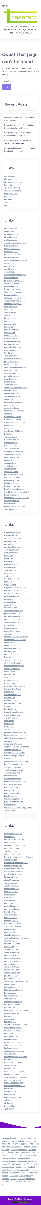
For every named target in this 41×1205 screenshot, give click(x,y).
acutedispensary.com (12, 750)
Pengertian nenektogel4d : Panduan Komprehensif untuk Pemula (19, 126)
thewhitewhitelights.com (14, 411)
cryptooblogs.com (11, 906)
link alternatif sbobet (17, 1173)
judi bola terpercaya (17, 1176)
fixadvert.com (9, 263)
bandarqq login (8, 1167)
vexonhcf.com (9, 272)
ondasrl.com (9, 1019)
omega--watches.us (12, 254)
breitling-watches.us (12, 257)
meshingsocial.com (12, 680)
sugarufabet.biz (10, 1065)
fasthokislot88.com (11, 970)
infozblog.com (10, 382)
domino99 (6, 1164)
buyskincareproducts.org (14, 489)
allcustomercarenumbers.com (16, 981)
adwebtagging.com (12, 773)
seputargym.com (11, 886)
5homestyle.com (11, 509)
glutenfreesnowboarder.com (15, 1025)
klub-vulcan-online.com (13, 990)
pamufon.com (9, 1007)
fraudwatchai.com (11, 900)
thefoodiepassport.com (13, 451)
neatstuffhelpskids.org (13, 347)
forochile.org (9, 353)
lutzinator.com (9, 1016)
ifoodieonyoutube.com (13, 866)
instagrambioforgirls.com (14, 666)
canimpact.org (10, 463)
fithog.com (8, 399)
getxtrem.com (9, 674)
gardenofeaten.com (12, 654)
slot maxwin (7, 1153)
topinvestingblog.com (13, 304)
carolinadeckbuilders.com (14, 301)
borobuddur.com (10, 918)
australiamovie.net (11, 234)
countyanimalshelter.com (14, 770)
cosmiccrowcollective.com (14, 593)
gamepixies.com (11, 964)
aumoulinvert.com (11, 448)
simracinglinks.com (12, 283)
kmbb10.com (9, 671)
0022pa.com (9, 321)
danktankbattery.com (12, 695)
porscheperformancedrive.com (16, 1010)
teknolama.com (10, 628)
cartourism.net (10, 469)
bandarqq (8, 185)
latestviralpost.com (11, 645)
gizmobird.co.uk (10, 237)
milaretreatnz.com (11, 330)
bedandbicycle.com (12, 955)
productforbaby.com (12, 631)
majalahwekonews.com (13, 535)
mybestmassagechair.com (14, 422)
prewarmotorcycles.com (13, 281)
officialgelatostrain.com (13, 1045)
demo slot (23, 1150)
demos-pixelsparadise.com (15, 275)
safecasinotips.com (12, 973)
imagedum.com (10, 1039)
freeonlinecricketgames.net (15, 367)
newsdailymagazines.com (14, 845)
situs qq (7, 197)
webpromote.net (10, 391)
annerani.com (9, 315)
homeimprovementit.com (14, 839)
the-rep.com (9, 310)
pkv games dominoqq (13, 182)
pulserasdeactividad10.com (15, 475)
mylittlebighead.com (12, 944)
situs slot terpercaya (14, 1147)
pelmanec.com (10, 541)
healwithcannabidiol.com (14, 1031)
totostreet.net (9, 895)
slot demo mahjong (12, 188)
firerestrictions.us (11, 373)
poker (30, 1138)
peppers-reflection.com (13, 802)
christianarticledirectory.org (15, 506)
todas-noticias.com (11, 567)
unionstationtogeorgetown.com (16, 938)
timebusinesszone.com (13, 799)
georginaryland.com (12, 405)
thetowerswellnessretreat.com (16, 1042)
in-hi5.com (8, 562)
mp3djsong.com (10, 240)
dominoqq (8, 199)
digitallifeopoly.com (12, 880)
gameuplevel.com (11, 909)
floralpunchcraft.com (12, 689)
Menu (5, 6)
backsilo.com (9, 727)
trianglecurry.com (11, 1036)
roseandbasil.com (11, 408)
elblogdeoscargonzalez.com (15, 388)
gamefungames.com (12, 924)
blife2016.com (10, 1022)
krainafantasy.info (11, 564)
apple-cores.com (11, 472)
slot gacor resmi (30, 1155)
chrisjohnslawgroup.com (14, 987)
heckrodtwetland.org (12, 417)
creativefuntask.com (12, 929)
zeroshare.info (10, 324)
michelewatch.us (11, 252)
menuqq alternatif (9, 1138)
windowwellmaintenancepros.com (18, 808)
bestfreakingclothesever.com (15, 735)
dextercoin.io (9, 503)
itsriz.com (8, 582)
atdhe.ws (8, 414)
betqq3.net (8, 434)
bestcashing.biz (10, 370)
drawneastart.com (11, 967)
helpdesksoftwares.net (13, 834)
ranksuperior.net (10, 776)
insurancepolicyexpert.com (15, 295)
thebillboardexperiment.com (15, 1057)
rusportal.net (9, 573)
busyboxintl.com (10, 608)
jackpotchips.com (11, 976)
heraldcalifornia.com (12, 958)
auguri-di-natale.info (12, 249)
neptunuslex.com (11, 246)
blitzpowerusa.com (11, 651)
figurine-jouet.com (11, 1074)
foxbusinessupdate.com (13, 706)
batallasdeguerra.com (13, 341)
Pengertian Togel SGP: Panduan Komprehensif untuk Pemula (17, 134)
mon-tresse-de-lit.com (13, 1062)
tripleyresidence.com (12, 996)
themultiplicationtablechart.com (16, 498)
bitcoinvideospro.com (13, 590)
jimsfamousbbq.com (12, 228)
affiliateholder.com (11, 811)
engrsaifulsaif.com (11, 932)
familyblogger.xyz (11, 984)
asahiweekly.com (11, 950)
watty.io (7, 576)
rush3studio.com (11, 553)
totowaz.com (9, 758)
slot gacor (32, 1150)
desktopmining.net (11, 480)
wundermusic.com (11, 921)
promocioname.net (11, 362)
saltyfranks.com (10, 312)
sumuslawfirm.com (11, 741)
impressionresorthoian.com (15, 732)
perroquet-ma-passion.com (15, 1080)
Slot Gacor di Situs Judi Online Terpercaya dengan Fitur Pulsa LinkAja (20, 29)
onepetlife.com (10, 1054)
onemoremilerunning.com (14, 660)
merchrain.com (10, 1091)
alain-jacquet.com (11, 596)
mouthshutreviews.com (13, 874)
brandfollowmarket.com (13, 764)
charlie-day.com (10, 700)
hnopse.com (9, 790)
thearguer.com (10, 683)
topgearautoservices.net (14, 1071)
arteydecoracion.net (12, 396)
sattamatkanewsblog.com (14, 753)
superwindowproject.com (14, 454)
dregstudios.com (11, 344)
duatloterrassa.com (12, 1005)
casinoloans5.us (11, 437)
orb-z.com (8, 634)
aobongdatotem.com (12, 854)
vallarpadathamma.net (13, 622)
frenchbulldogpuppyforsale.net (16, 492)
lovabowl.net (9, 837)
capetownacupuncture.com (15, 588)
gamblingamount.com (13, 784)
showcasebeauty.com (13, 292)
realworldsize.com (11, 625)
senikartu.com (10, 570)
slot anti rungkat (30, 1147)
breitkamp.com (10, 993)
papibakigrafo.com (11, 457)
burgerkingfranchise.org (13, 619)
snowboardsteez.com (13, 663)
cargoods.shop (10, 585)
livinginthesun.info (11, 579)
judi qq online (9, 176)
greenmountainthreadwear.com (16, 747)
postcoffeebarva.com (12, 614)
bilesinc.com (9, 327)
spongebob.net (10, 605)
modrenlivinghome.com (13, 1083)
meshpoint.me (10, 602)
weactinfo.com (10, 677)
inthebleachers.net (11, 483)
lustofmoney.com (11, 796)
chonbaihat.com (10, 385)
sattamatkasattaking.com (14, 1051)
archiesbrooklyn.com (12, 376)
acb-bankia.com (10, 718)
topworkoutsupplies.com (14, 871)
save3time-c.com (11, 269)
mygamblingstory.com (13, 533)
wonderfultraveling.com (13, 359)
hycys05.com (9, 657)
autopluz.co (9, 266)
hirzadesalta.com (11, 877)
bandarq (5, 1158)
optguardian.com (11, 892)
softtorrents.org (10, 999)
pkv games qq (14, 1141)
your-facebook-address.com (15, 1077)
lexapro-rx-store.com (12, 486)
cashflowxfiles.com (12, 669)
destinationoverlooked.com (15, 782)
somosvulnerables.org (13, 1002)
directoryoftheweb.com (13, 547)
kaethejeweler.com (11, 1048)
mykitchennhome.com (13, 446)
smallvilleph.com (11, 336)
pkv (5, 205)
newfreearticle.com (12, 648)
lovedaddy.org (10, 709)
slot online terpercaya (13, 191)
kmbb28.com (9, 1094)
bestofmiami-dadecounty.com (16, 863)
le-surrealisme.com (12, 289)
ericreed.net (9, 425)
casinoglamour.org (11, 501)
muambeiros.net (10, 379)
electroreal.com (10, 860)
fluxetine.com (9, 428)
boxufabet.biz (9, 1068)
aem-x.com (8, 903)
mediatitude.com (11, 278)
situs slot (5, 1150)
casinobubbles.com (12, 883)
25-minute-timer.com (12, 926)
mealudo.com (9, 698)
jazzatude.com (10, 318)
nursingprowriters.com (13, 744)
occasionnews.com (12, 793)
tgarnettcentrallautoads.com (15, 260)
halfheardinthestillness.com (15, 420)
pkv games (22, 1138)
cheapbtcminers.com (12, 935)
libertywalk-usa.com (12, 231)
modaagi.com (9, 333)
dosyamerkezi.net (11, 286)
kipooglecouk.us (11, 443)
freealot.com (9, 947)
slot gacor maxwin (16, 1155)
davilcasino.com (10, 897)
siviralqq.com (9, 729)
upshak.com (9, 724)
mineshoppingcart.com (13, 868)
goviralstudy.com (11, 466)
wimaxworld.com (11, 365)
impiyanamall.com (11, 889)
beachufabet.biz (10, 1060)
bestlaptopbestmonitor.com (15, 402)
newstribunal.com (11, 842)
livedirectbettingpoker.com (14, 703)
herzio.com (8, 559)
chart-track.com (10, 356)
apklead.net (9, 1109)
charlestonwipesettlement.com (16, 761)
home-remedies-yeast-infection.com (18, 857)
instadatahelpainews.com (14, 1086)
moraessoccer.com (11, 350)
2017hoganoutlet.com (13, 538)
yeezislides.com (10, 851)
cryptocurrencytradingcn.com (16, 756)
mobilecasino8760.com (13, 431)
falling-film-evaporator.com (15, 738)
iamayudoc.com (10, 941)
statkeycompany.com (12, 298)
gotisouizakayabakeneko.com (16, 599)
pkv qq (33, 1164)
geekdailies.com (11, 1088)
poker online (21, 1181)
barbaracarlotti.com (12, 477)
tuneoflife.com (10, 805)
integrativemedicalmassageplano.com (19, 712)
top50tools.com (10, 307)
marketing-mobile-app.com (15, 686)
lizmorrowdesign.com (13, 1028)
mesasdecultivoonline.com (15, 640)
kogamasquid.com (11, 495)
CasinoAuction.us (11, 440)
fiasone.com (9, 692)
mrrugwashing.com (12, 715)
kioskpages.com (10, 1034)
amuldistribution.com (12, 915)
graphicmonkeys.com (13, 961)
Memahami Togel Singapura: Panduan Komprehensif (19, 118)
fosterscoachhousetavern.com (16, 637)
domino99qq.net (10, 544)
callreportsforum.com (12, 1097)
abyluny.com (9, 1103)
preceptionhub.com (12, 848)
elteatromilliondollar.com (14, 616)
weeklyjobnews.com (12, 767)
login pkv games (11, 194)
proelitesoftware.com (12, 979)
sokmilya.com (9, 1100)
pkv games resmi (11, 179)
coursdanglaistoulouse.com (15, 243)
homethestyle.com (11, 912)
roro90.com (8, 556)
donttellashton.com (12, 550)
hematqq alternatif (17, 1179)
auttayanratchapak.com (13, 611)
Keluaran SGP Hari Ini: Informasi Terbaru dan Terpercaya (17, 142)
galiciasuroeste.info (12, 338)
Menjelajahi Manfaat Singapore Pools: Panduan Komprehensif (19, 149)
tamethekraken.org (11, 1013)
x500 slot (14, 1150)
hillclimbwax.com (11, 787)
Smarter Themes (23, 1202)
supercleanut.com (11, 952)
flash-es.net (9, 721)
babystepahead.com (12, 779)
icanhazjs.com (10, 460)
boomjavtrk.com (10, 1106)
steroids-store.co (11, 394)
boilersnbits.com (11, 643)
